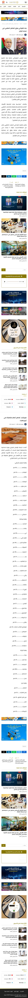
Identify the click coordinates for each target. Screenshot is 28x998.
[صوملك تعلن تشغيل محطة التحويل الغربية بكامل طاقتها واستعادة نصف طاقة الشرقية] (22, 386)
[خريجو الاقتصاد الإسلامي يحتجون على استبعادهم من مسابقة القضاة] (14, 225)
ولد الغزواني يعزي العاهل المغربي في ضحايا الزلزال (7, 761)
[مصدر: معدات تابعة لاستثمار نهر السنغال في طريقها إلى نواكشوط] (22, 370)
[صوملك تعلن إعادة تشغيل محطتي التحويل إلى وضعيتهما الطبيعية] (22, 354)
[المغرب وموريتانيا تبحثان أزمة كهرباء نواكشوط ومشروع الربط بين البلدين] (14, 203)
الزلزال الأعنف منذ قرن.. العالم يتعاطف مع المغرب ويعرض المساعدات (20, 761)
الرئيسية (23, 6)
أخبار (19, 6)
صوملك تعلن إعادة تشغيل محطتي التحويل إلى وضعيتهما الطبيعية (9, 353)
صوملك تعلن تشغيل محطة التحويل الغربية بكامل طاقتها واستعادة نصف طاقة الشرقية (10, 386)
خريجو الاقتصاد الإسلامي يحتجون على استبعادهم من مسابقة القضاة (14, 235)
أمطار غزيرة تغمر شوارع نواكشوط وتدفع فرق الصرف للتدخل (9, 361)
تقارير (5, 6)
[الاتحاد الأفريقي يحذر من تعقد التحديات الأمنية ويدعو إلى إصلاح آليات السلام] (14, 248)
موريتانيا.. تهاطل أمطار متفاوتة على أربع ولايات (20, 185)
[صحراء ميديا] (14, 2)
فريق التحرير (16, 991)
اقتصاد (14, 6)
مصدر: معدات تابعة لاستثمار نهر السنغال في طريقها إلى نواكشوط (9, 368)
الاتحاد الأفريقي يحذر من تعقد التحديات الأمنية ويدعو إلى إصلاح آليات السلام (15, 258)
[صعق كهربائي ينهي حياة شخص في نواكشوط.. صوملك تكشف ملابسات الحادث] (22, 378)
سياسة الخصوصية (18, 996)
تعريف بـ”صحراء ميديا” (8, 991)
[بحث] (7, 2)
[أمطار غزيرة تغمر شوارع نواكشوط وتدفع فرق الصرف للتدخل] (22, 362)
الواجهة (24, 171)
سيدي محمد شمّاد (19, 35)
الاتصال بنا (22, 991)
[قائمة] (26, 2)
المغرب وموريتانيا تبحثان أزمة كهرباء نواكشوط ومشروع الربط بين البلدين (15, 213)
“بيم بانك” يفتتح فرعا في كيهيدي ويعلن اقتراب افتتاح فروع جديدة (7, 185)
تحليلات (9, 6)
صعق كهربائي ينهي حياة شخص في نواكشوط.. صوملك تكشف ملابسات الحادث (10, 377)
